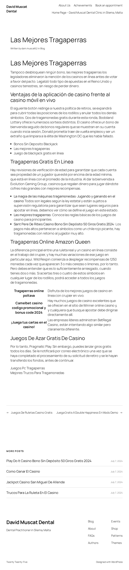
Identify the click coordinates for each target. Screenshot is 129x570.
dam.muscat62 (29, 48)
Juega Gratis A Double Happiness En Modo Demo (87, 412)
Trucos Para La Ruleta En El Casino (32, 493)
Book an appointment (109, 5)
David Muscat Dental (30, 522)
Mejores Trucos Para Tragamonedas (37, 372)
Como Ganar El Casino (23, 471)
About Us (64, 5)
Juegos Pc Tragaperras (27, 368)
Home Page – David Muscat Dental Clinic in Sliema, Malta (87, 12)
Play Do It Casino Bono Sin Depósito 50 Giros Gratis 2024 (48, 461)
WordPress (117, 561)
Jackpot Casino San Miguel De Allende (35, 482)
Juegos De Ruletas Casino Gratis (31, 412)
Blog (42, 48)
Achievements (83, 5)
